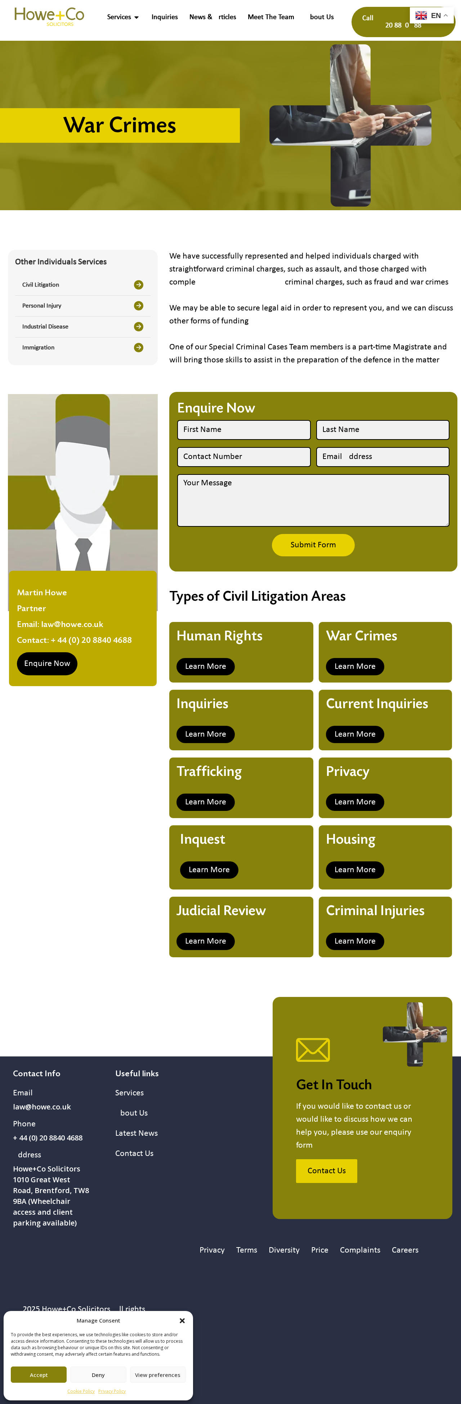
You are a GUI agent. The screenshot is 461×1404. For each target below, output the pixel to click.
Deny (98, 1374)
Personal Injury (41, 306)
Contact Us (134, 1153)
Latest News (136, 1133)
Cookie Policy (81, 1391)
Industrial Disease (45, 326)
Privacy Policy (112, 1391)
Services (129, 1093)
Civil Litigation (40, 285)
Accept (39, 1374)
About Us (131, 1113)
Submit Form (313, 545)
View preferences (157, 1374)
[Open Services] (136, 17)
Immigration (38, 347)
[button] (182, 1320)
